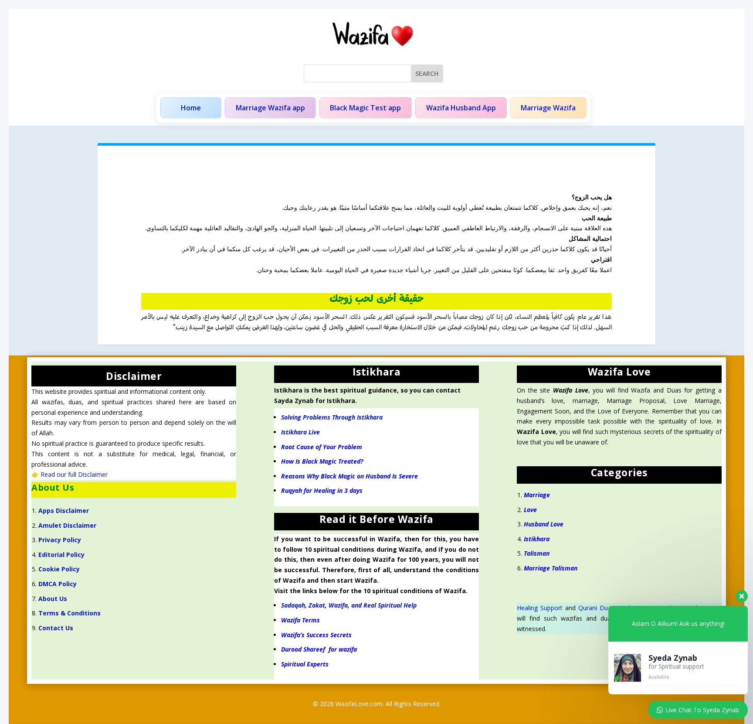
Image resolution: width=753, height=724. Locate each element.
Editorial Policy (61, 554)
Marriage (538, 495)
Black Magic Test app (365, 108)
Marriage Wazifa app (270, 108)
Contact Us (55, 628)
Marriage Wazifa (548, 108)
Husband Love (543, 524)
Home (191, 108)
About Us (52, 598)
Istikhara (536, 539)
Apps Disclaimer (63, 510)
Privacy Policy (59, 540)
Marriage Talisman (550, 568)
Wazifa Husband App (461, 108)
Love (530, 509)
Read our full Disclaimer (74, 474)
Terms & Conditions (69, 613)
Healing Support (540, 608)
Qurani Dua (594, 608)
